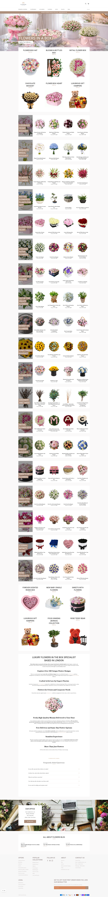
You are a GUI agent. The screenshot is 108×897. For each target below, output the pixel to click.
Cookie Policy (20, 888)
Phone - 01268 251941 (79, 864)
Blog (69, 9)
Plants (63, 9)
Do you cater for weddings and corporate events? (38, 785)
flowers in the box (76, 675)
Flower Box (33, 9)
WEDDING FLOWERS (22, 9)
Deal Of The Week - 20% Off (23, 869)
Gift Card (20, 864)
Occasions (41, 9)
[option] (54, 32)
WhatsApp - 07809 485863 (80, 865)
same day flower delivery (62, 732)
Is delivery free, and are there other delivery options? (38, 773)
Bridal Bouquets (35, 869)
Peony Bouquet (35, 868)
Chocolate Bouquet (36, 875)
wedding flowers (49, 693)
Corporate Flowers (21, 860)
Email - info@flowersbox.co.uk (80, 862)
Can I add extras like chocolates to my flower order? (38, 781)
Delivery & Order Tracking (65, 865)
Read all (54, 838)
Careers (62, 864)
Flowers (50, 9)
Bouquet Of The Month (22, 871)
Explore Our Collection (25, 42)
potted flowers (70, 674)
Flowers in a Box (35, 871)
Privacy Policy (20, 886)
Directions (30, 821)
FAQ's (62, 867)
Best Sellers (20, 862)
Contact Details (78, 867)
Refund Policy (20, 882)
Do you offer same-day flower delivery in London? (38, 769)
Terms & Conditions (21, 884)
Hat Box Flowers (35, 864)
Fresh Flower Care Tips (65, 869)
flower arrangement (41, 684)
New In (19, 865)
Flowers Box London (23, 895)
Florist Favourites (21, 873)
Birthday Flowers (35, 862)
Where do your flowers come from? (35, 777)
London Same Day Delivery (23, 875)
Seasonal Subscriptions (22, 867)
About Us (62, 860)
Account (88, 9)
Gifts (56, 9)
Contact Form (77, 860)
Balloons (34, 866)
